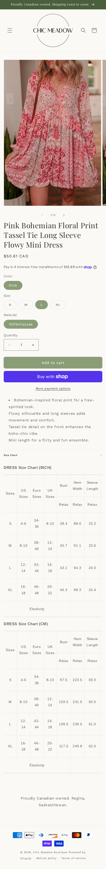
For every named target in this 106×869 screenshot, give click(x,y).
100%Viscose (21, 324)
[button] (9, 30)
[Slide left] (42, 215)
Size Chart (11, 455)
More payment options (53, 388)
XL (60, 305)
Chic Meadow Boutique (51, 852)
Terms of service (73, 858)
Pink (13, 285)
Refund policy (46, 858)
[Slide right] (63, 215)
